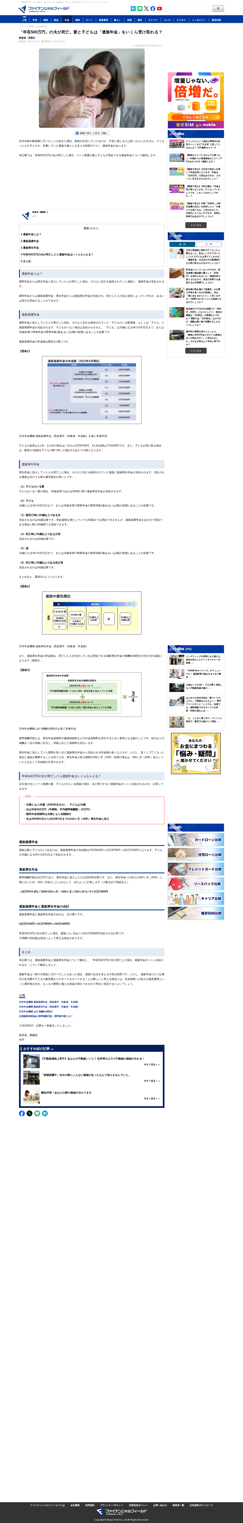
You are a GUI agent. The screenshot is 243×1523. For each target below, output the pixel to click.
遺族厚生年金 (30, 247)
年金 (67, 20)
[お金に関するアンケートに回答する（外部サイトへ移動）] (196, 753)
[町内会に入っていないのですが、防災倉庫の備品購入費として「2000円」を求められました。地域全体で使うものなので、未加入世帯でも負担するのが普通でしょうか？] (176, 273)
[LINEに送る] (37, 1113)
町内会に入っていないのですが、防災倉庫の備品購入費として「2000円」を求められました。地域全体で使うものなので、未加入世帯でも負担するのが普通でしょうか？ (203, 276)
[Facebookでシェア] (22, 1113)
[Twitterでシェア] (29, 1113)
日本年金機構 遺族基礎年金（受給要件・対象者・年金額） (49, 1002)
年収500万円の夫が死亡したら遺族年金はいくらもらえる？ (57, 254)
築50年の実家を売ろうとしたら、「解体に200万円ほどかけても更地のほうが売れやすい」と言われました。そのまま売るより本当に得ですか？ (204, 337)
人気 (24, 20)
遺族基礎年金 (30, 241)
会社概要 (75, 1505)
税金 (56, 20)
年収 (35, 20)
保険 (77, 20)
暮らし (117, 20)
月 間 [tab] (208, 244)
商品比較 (216, 20)
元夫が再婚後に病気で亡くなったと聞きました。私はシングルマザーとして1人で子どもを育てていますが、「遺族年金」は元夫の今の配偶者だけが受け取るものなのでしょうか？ (204, 256)
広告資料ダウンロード (201, 1505)
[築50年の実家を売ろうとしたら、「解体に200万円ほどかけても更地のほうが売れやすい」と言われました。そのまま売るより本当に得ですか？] (176, 335)
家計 (140, 20)
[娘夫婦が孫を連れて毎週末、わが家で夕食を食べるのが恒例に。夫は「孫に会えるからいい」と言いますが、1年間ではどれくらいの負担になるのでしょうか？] (176, 293)
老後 (129, 20)
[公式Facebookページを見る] (153, 8)
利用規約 (90, 1505)
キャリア (153, 20)
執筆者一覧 (178, 1505)
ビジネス (181, 20)
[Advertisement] (91, 183)
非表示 (93, 228)
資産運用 (103, 20)
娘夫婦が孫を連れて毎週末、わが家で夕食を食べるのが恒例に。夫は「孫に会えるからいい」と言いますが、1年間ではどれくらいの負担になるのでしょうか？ (204, 295)
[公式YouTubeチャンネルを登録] (159, 8)
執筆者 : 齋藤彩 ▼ (40, 212)
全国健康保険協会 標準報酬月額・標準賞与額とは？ (46, 1016)
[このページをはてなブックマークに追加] (133, 8)
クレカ (167, 20)
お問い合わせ (160, 1505)
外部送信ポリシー (138, 1505)
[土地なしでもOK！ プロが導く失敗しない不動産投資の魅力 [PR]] (196, 691)
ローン (89, 20)
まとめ (26, 261)
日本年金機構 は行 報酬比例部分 (36, 1011)
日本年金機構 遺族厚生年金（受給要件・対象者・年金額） (49, 1007)
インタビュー (199, 20)
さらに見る (196, 225)
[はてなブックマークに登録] (45, 1113)
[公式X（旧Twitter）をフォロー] (146, 8)
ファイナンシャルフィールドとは (47, 1505)
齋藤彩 (31, 38)
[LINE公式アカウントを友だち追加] (140, 8)
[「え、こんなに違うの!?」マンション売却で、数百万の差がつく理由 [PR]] (196, 727)
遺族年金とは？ (31, 234)
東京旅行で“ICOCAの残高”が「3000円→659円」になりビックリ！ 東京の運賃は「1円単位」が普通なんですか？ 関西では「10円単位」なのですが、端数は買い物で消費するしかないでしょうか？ (204, 317)
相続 (45, 20)
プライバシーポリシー (111, 1505)
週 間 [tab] (182, 244)
